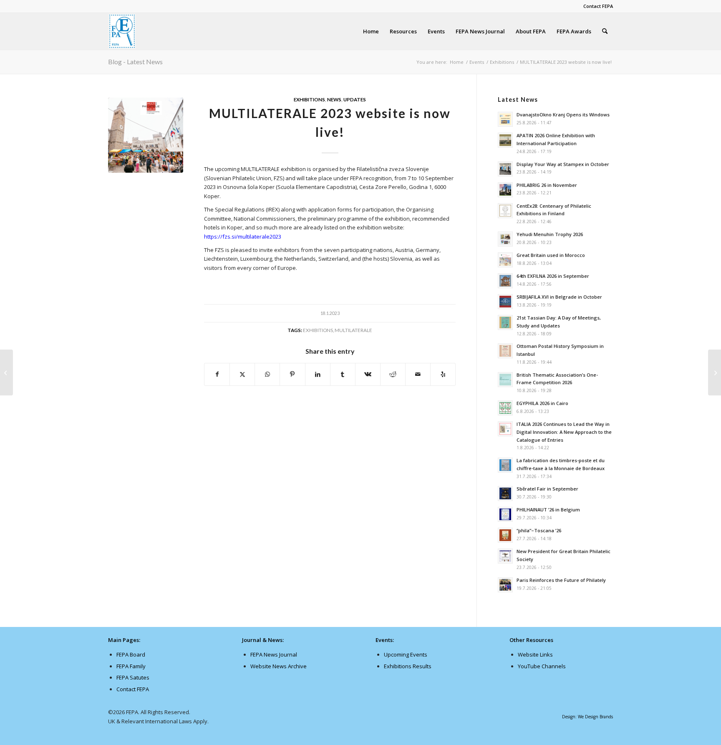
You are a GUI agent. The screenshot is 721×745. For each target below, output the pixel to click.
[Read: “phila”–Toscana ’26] (505, 535)
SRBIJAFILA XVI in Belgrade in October (559, 297)
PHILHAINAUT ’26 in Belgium (548, 509)
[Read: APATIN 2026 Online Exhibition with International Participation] (505, 140)
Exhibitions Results (407, 666)
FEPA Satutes (132, 677)
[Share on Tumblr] (342, 374)
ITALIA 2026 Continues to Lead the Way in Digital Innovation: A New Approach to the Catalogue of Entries (564, 432)
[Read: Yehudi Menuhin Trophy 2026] (505, 239)
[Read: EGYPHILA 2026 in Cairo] (505, 407)
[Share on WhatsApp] (267, 374)
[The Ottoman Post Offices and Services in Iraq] (714, 372)
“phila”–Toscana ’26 (539, 530)
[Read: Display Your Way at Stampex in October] (505, 168)
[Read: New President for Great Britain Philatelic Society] (505, 556)
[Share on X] (242, 374)
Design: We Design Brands (587, 717)
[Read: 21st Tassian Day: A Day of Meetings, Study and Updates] (505, 322)
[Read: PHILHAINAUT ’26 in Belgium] (505, 514)
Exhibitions (309, 99)
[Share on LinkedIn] (317, 374)
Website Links (535, 654)
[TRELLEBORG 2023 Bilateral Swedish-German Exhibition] (6, 372)
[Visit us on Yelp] (443, 374)
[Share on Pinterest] (292, 374)
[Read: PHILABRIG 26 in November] (505, 189)
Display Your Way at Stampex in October (563, 164)
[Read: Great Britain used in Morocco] (505, 259)
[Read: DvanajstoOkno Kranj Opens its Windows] (505, 119)
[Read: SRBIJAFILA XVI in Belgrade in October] (505, 301)
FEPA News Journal (273, 654)
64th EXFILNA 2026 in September (553, 276)
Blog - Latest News (135, 61)
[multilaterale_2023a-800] (145, 135)
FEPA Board (130, 654)
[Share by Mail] (418, 374)
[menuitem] (596, 6)
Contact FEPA (598, 6)
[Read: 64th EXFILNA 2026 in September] (505, 280)
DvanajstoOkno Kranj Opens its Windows (563, 114)
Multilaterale (353, 330)
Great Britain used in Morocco (551, 255)
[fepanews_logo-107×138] (122, 31)
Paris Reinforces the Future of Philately (561, 580)
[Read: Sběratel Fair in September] (505, 493)
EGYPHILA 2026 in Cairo (542, 403)
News (334, 99)
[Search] (605, 31)
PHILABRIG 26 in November (547, 185)
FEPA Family (131, 666)
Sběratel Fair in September (547, 489)
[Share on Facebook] (216, 374)
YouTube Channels (542, 666)
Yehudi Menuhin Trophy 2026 (550, 234)
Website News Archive (278, 666)
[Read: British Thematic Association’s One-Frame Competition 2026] (505, 379)
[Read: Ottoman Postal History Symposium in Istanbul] (505, 350)
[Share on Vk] (367, 374)
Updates (354, 99)
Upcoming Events (405, 654)
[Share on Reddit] (393, 374)
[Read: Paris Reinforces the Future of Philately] (505, 584)
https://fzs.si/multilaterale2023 (242, 236)
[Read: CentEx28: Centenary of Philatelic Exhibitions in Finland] (505, 210)
